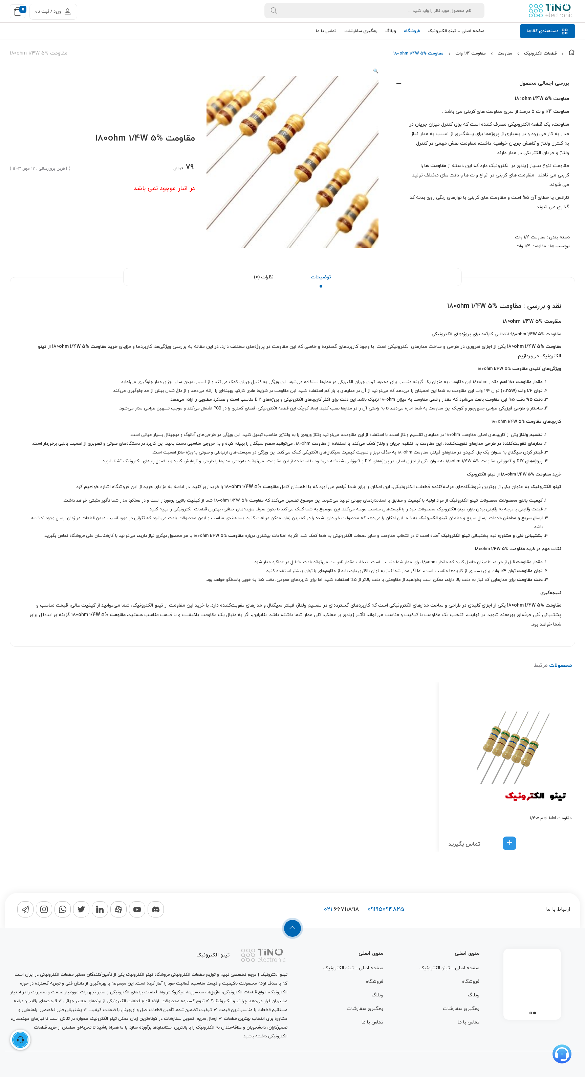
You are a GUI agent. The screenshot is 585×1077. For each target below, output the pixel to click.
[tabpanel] (532, 982)
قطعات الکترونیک (540, 53)
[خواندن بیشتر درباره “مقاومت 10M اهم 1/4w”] (509, 843)
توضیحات (321, 277)
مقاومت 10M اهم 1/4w (551, 818)
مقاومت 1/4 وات (470, 53)
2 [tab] (530, 1013)
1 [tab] (534, 1013)
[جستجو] (274, 11)
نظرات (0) (264, 277)
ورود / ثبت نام (48, 11)
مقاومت (505, 53)
